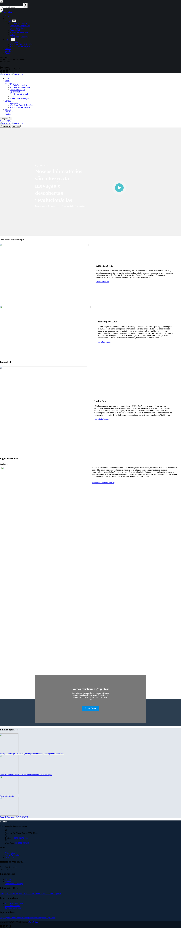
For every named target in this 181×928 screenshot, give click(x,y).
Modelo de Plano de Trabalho (21, 105)
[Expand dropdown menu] (14, 83)
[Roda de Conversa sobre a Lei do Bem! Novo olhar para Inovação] (9, 772)
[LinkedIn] (10, 927)
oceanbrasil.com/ (104, 342)
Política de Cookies (12, 906)
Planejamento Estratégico (19, 98)
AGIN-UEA (10, 853)
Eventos (8, 110)
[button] (119, 187)
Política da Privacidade (14, 903)
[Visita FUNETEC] (9, 794)
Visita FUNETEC (7, 796)
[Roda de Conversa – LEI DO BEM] (9, 815)
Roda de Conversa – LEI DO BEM (14, 817)
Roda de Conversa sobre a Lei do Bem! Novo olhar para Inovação (26, 775)
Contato (8, 114)
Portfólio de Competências (20, 87)
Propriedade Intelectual (19, 94)
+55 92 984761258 (20, 838)
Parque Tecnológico (17, 90)
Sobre (7, 81)
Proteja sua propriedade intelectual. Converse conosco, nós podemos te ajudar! (30, 893)
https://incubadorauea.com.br (103, 483)
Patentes (8, 881)
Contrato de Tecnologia (14, 884)
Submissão (14, 103)
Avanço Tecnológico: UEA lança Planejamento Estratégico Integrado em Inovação (32, 753)
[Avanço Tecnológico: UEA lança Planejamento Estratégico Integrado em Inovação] (9, 751)
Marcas (8, 879)
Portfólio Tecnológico (18, 85)
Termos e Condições (13, 908)
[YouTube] (4, 927)
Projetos (8, 101)
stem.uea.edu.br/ (102, 282)
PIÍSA (12, 96)
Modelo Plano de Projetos (20, 107)
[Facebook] (7, 927)
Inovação (8, 83)
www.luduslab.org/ (101, 419)
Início (7, 78)
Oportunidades (15, 92)
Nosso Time (9, 857)
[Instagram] (1, 927)
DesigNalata (33, 922)
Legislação (9, 112)
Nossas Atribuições (12, 855)
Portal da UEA (6, 121)
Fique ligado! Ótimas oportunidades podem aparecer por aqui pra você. (27, 918)
